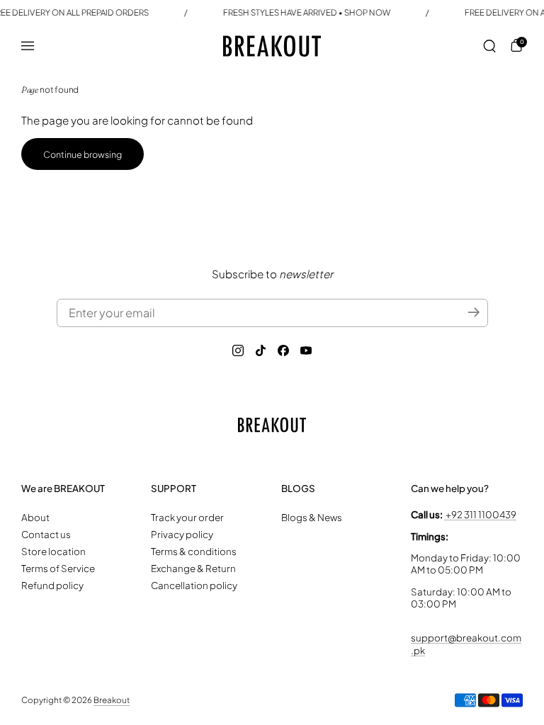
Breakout (112, 700)
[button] (489, 46)
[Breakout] (272, 46)
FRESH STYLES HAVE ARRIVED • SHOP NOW (306, 12)
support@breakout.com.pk (466, 644)
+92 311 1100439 (480, 514)
